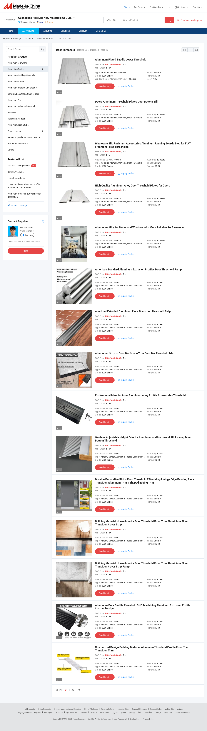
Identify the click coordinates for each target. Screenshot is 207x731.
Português (48, 712)
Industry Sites (123, 709)
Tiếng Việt (168, 712)
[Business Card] (43, 221)
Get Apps (181, 7)
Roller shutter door (16, 118)
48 (79, 689)
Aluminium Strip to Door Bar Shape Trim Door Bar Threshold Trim (134, 353)
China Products (44, 709)
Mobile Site (169, 709)
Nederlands (104, 712)
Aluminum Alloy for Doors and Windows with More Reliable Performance (139, 227)
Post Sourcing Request (191, 20)
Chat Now (29, 235)
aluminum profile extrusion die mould (25, 137)
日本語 (132, 712)
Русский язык (71, 712)
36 (73, 689)
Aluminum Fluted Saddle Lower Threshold (120, 59)
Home (10, 30)
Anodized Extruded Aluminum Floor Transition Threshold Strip (133, 311)
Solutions (65, 30)
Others (11, 149)
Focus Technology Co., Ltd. (84, 719)
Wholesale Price (107, 709)
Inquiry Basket (127, 86)
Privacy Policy (148, 719)
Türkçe (158, 712)
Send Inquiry (105, 86)
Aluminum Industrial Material (21, 106)
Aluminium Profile (16, 69)
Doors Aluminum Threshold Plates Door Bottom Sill (126, 101)
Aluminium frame (16, 81)
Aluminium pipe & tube (18, 124)
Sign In (127, 7)
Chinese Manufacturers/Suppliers (67, 709)
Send (25, 250)
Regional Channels (139, 709)
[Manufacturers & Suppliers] (22, 6)
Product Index (156, 709)
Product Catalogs (19, 205)
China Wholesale (91, 709)
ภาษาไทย (148, 712)
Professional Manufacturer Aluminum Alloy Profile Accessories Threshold (140, 395)
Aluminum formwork (17, 62)
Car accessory (14, 131)
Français (59, 712)
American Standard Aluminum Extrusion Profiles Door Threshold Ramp (138, 269)
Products (29, 30)
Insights (180, 709)
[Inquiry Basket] (169, 7)
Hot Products (29, 709)
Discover (83, 30)
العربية (114, 712)
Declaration (135, 719)
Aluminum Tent (15, 100)
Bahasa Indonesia (182, 712)
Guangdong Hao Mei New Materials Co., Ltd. (45, 17)
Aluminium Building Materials (21, 75)
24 (66, 690)
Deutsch (93, 712)
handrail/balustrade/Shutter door (23, 93)
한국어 (123, 712)
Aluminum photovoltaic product (22, 87)
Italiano (84, 712)
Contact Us (101, 30)
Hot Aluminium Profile (18, 143)
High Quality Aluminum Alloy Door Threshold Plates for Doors (132, 185)
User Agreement (120, 719)
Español (37, 712)
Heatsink (12, 112)
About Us (47, 30)
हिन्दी (139, 712)
